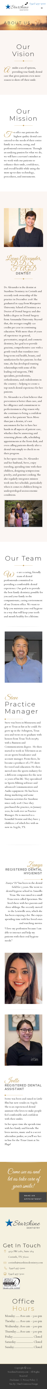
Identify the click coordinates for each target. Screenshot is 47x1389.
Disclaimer (14, 1379)
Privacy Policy (29, 1379)
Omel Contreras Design (27, 1384)
